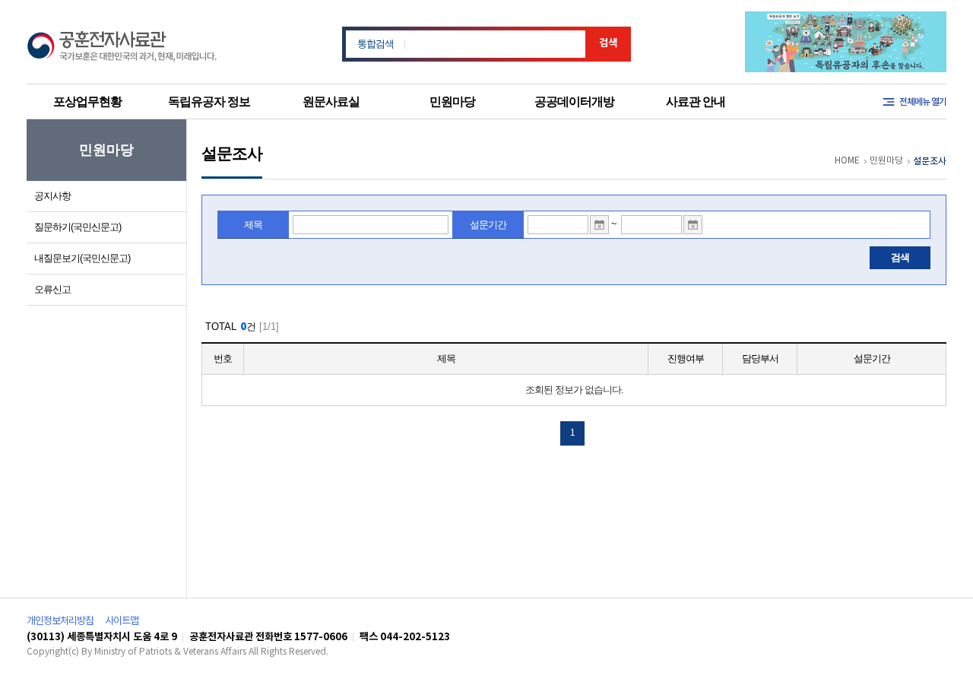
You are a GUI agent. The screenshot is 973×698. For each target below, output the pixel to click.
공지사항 (52, 195)
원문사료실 (331, 101)
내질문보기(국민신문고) (82, 258)
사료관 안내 (695, 101)
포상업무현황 (87, 101)
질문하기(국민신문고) (77, 227)
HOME (847, 161)
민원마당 (452, 101)
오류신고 (52, 289)
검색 (608, 43)
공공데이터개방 (574, 101)
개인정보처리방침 (60, 621)
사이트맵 (121, 621)
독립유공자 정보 (209, 101)
